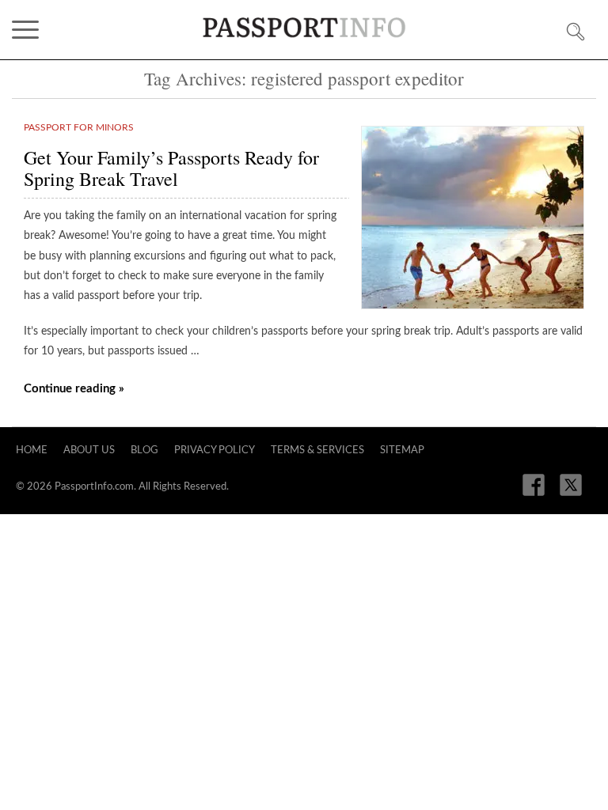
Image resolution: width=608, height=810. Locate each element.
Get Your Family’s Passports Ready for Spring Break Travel (171, 168)
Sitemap (402, 450)
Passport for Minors (79, 127)
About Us (89, 450)
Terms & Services (317, 450)
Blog (144, 450)
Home (32, 450)
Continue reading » (74, 389)
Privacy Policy (214, 450)
